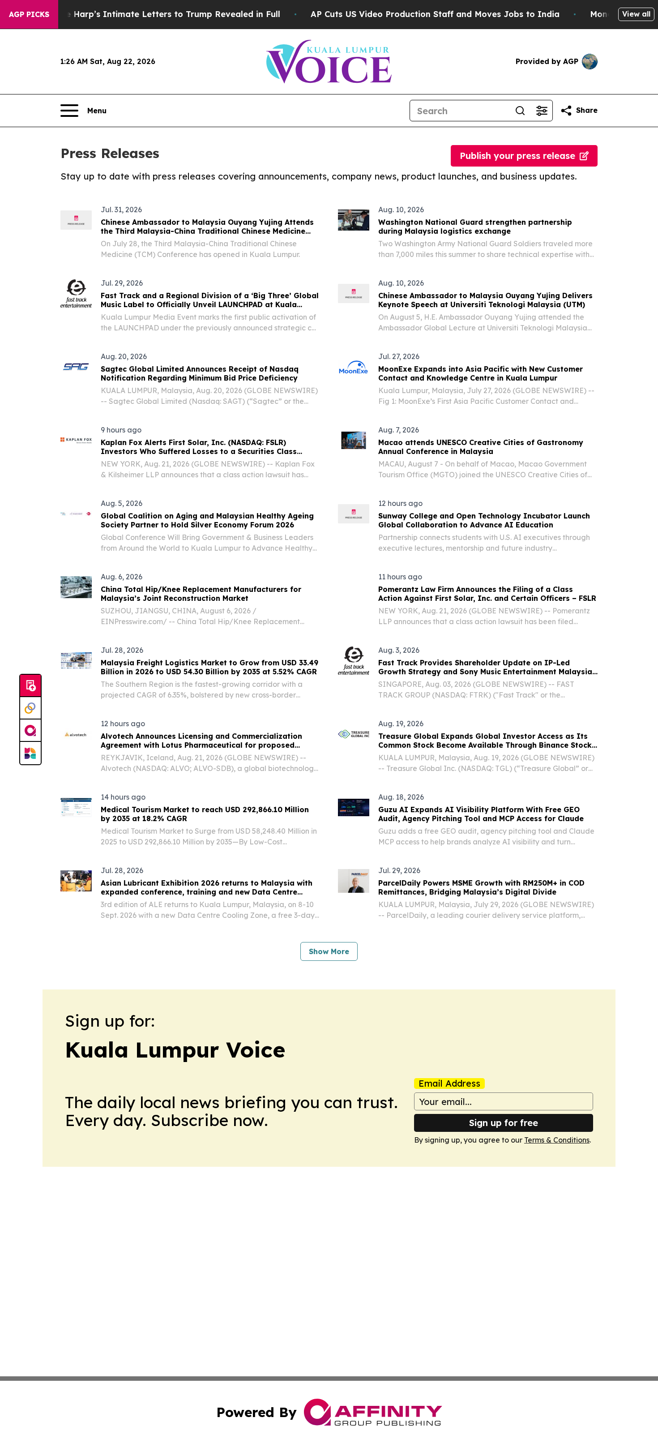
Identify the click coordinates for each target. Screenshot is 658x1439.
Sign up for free (503, 1122)
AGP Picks (29, 14)
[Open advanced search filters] (541, 110)
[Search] (520, 110)
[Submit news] (30, 686)
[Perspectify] (30, 708)
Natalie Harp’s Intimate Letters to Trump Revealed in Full (160, 14)
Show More (329, 951)
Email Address (449, 1083)
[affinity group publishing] (30, 731)
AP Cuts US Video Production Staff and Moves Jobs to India (435, 14)
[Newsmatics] (30, 753)
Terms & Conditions (557, 1139)
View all (636, 13)
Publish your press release (517, 155)
